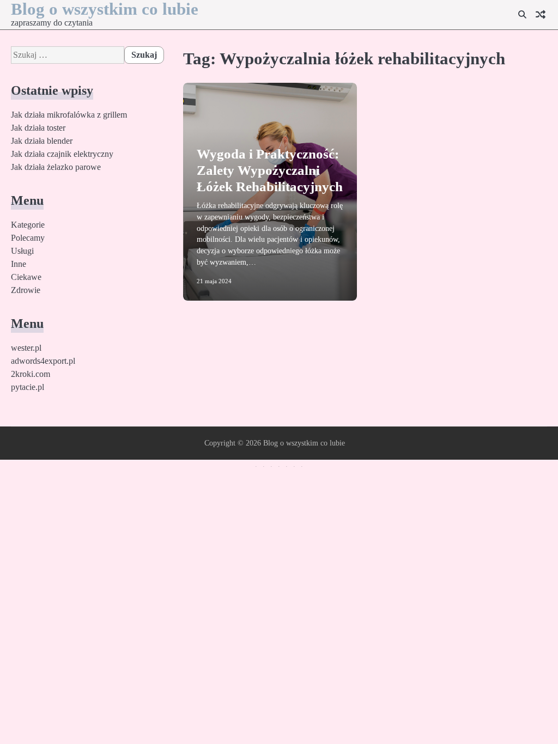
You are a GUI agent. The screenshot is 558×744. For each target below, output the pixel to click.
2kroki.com (30, 374)
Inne (18, 264)
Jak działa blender (41, 140)
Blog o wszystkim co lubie (304, 443)
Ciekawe (26, 277)
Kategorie (28, 224)
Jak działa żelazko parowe (56, 167)
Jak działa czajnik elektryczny (62, 153)
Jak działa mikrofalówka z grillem (69, 114)
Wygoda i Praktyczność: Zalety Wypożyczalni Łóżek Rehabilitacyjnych (270, 170)
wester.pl (26, 347)
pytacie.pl (27, 387)
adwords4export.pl (43, 360)
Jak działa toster (38, 127)
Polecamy (28, 237)
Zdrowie (25, 290)
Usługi (22, 250)
